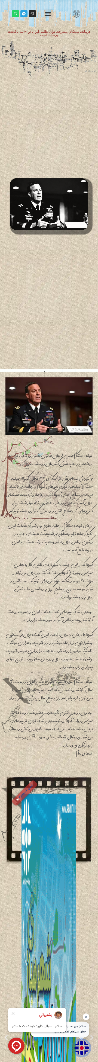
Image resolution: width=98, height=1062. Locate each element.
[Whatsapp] (15, 13)
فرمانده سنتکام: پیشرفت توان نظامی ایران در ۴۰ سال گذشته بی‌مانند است (49, 33)
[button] (48, 13)
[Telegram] (23, 13)
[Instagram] (32, 13)
